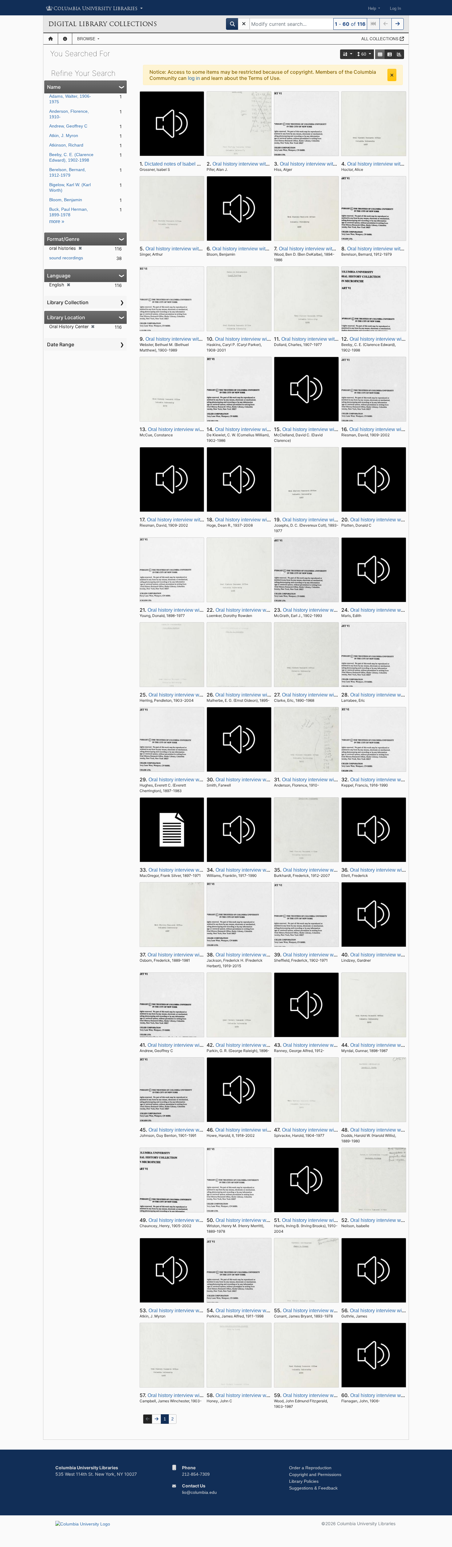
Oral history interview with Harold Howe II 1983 (266, 1130)
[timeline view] (399, 54)
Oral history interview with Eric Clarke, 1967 (329, 694)
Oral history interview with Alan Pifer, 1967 (258, 164)
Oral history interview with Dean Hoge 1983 (262, 519)
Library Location (66, 317)
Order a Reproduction (310, 1467)
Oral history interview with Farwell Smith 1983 (265, 779)
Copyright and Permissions (315, 1474)
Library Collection (68, 302)
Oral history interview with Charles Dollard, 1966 (334, 339)
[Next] (397, 24)
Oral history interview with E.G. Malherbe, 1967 (266, 694)
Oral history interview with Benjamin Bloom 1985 (265, 248)
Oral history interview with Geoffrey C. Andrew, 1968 (204, 1045)
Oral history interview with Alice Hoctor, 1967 (395, 164)
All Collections (380, 38)
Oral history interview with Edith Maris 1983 (397, 610)
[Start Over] (244, 24)
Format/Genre (63, 239)
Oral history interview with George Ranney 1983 (335, 1045)
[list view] (390, 54)
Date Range (60, 344)
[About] (65, 38)
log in (194, 78)
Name (54, 87)
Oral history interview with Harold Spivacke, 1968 (335, 1130)
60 (363, 54)
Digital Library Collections (102, 24)
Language (58, 276)
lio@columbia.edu (199, 1492)
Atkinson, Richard (66, 145)
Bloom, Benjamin (65, 199)
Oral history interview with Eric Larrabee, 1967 (400, 694)
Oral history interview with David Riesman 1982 (198, 519)
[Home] (50, 38)
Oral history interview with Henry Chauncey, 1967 (202, 1220)
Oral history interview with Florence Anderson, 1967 (338, 779)
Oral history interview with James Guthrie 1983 (400, 1310)
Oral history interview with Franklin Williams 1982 (269, 870)
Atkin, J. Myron (63, 135)
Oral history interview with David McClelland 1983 (336, 429)
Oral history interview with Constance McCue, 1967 (203, 429)
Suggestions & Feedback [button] (313, 1488)
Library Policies (304, 1481)
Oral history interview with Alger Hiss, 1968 (326, 164)
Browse (87, 38)
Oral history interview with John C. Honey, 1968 (267, 1395)
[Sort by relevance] (347, 54)
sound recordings (66, 257)
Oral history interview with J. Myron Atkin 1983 (198, 1310)
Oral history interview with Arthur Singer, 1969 (194, 248)
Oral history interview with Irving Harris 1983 (330, 1220)
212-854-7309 (196, 1474)
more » (56, 221)
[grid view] (380, 54)
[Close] (391, 75)
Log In (395, 8)
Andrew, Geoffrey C (68, 126)
